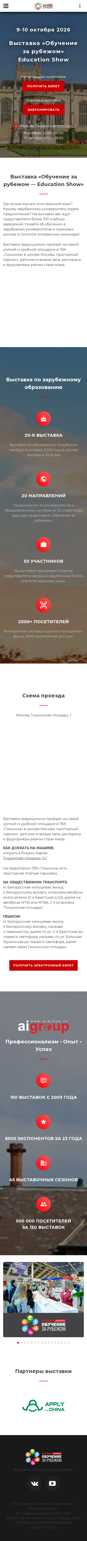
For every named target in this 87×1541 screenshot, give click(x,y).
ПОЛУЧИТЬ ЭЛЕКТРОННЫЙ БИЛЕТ (43, 965)
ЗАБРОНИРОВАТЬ (44, 110)
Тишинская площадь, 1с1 (25, 858)
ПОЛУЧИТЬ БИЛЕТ (43, 86)
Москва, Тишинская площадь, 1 (48, 126)
